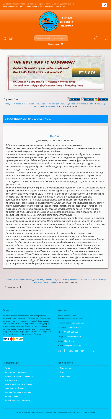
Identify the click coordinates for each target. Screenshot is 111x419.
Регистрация (65, 368)
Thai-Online (55, 136)
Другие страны (11, 396)
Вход (62, 372)
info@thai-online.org (72, 345)
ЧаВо (7, 368)
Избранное (65, 376)
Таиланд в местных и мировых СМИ (77, 104)
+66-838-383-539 (74, 327)
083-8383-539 (78, 323)
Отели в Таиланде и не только (18, 392)
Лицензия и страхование (16, 372)
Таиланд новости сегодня (47, 104)
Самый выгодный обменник (17, 400)
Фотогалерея (11, 380)
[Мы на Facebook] (64, 351)
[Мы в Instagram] (88, 351)
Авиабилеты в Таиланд (15, 388)
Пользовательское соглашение (19, 376)
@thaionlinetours (74, 336)
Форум (8, 104)
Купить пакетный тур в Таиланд (19, 384)
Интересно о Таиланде (24, 104)
